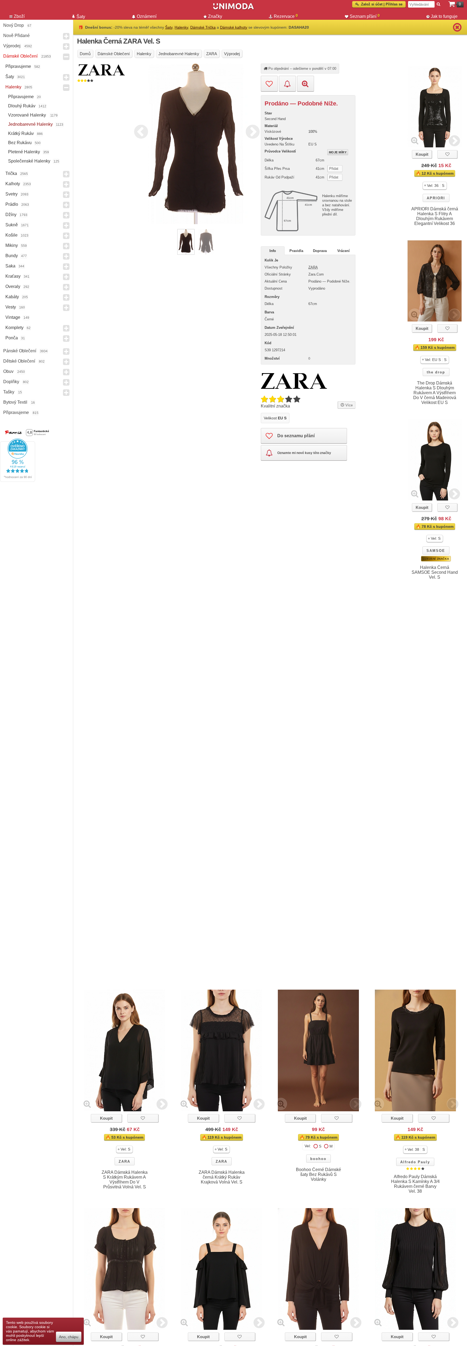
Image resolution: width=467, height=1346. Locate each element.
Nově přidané (16, 35)
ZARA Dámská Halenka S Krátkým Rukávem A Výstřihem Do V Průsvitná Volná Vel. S (125, 1179)
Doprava (320, 251)
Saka (10, 266)
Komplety (14, 327)
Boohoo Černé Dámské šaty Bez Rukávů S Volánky (318, 1174)
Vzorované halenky (27, 115)
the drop (436, 372)
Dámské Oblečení (20, 56)
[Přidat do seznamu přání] (269, 83)
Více (348, 405)
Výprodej (12, 46)
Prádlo (11, 204)
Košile (11, 235)
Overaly (12, 286)
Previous (139, 131)
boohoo (318, 1159)
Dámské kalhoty (233, 27)
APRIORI (436, 198)
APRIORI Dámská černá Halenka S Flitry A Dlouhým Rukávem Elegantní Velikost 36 (434, 216)
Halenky (13, 87)
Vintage (12, 317)
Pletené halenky (24, 152)
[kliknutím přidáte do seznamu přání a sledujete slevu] (447, 154)
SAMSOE (435, 551)
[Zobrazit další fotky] (454, 140)
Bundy (11, 255)
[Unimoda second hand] (233, 8)
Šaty (9, 76)
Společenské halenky (29, 161)
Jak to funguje (444, 16)
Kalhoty (12, 183)
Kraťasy (13, 276)
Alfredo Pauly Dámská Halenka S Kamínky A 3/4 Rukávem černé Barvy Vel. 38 (415, 1184)
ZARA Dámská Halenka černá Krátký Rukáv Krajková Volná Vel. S (222, 1177)
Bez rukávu (20, 142)
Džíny (10, 214)
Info (272, 251)
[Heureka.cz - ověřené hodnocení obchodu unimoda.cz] (17, 480)
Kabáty (12, 296)
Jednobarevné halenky (30, 124)
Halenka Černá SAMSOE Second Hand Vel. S (435, 572)
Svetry (11, 194)
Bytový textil (15, 402)
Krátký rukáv (21, 133)
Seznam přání (365, 16)
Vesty (10, 307)
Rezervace (286, 16)
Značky (215, 16)
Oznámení (146, 16)
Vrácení (343, 251)
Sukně (11, 225)
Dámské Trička (203, 27)
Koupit (422, 154)
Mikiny (11, 245)
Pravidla (296, 251)
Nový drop (13, 25)
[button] (435, 186)
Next (251, 131)
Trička (11, 173)
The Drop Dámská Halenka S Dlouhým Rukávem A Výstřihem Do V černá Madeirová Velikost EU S (434, 393)
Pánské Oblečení (19, 351)
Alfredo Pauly (415, 1162)
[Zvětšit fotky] (415, 140)
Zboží (19, 16)
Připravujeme (18, 66)
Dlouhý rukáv (21, 106)
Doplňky (11, 381)
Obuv (8, 371)
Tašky (8, 392)
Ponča (11, 338)
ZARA (313, 267)
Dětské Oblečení (19, 361)
